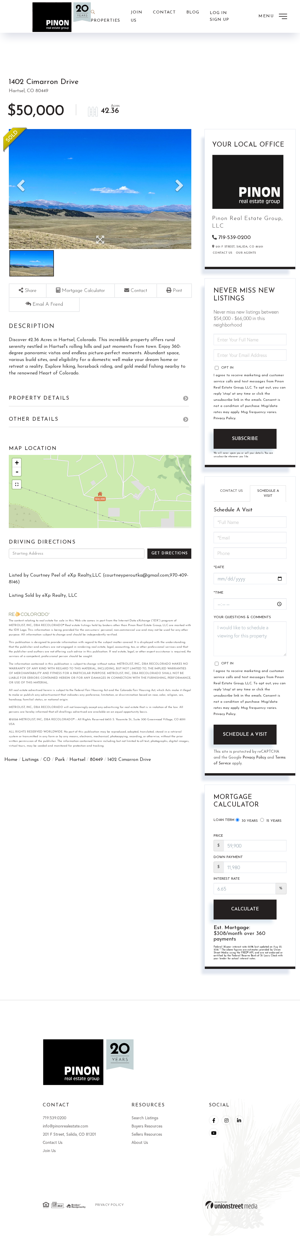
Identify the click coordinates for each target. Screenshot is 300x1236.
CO (46, 759)
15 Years (273, 821)
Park (60, 759)
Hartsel (77, 759)
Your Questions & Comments (242, 617)
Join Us (49, 1150)
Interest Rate (227, 879)
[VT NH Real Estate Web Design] (231, 1205)
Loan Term (224, 820)
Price (218, 836)
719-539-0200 (234, 237)
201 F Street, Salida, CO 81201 (69, 1134)
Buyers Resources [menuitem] (147, 1126)
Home (10, 759)
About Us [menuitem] (140, 1142)
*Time (218, 592)
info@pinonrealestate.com (65, 1126)
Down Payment (228, 857)
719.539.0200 (54, 1117)
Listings (30, 759)
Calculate (245, 909)
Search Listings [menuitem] (145, 1117)
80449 (96, 759)
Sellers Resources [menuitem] (147, 1134)
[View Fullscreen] (16, 484)
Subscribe (245, 438)
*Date (219, 567)
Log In (218, 13)
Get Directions (169, 553)
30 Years (249, 821)
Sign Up (219, 20)
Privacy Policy (225, 418)
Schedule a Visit (268, 493)
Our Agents (246, 253)
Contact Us (222, 253)
